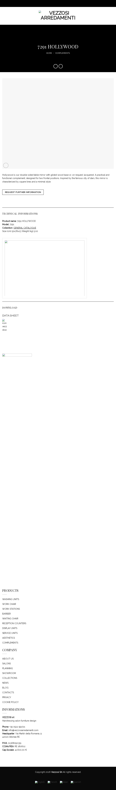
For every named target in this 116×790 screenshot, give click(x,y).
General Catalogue (24, 228)
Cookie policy (10, 702)
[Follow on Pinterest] (60, 3)
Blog (5, 687)
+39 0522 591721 (17, 727)
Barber (6, 614)
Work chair (9, 604)
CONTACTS (8, 692)
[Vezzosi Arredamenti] (58, 16)
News (5, 683)
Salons (6, 663)
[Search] (112, 16)
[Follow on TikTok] (58, 3)
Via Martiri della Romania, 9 (28, 733)
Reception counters (14, 623)
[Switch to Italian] (63, 782)
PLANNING (7, 668)
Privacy (6, 697)
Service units (10, 633)
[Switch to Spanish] (75, 782)
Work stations (11, 609)
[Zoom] (5, 165)
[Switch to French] (52, 782)
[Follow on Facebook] (53, 3)
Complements (62, 53)
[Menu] (4, 15)
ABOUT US (8, 659)
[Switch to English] (40, 782)
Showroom (9, 673)
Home (49, 53)
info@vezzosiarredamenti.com (23, 730)
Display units (9, 628)
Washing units (10, 599)
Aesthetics (8, 638)
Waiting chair (10, 618)
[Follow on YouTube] (63, 3)
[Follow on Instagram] (55, 3)
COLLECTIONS (9, 678)
